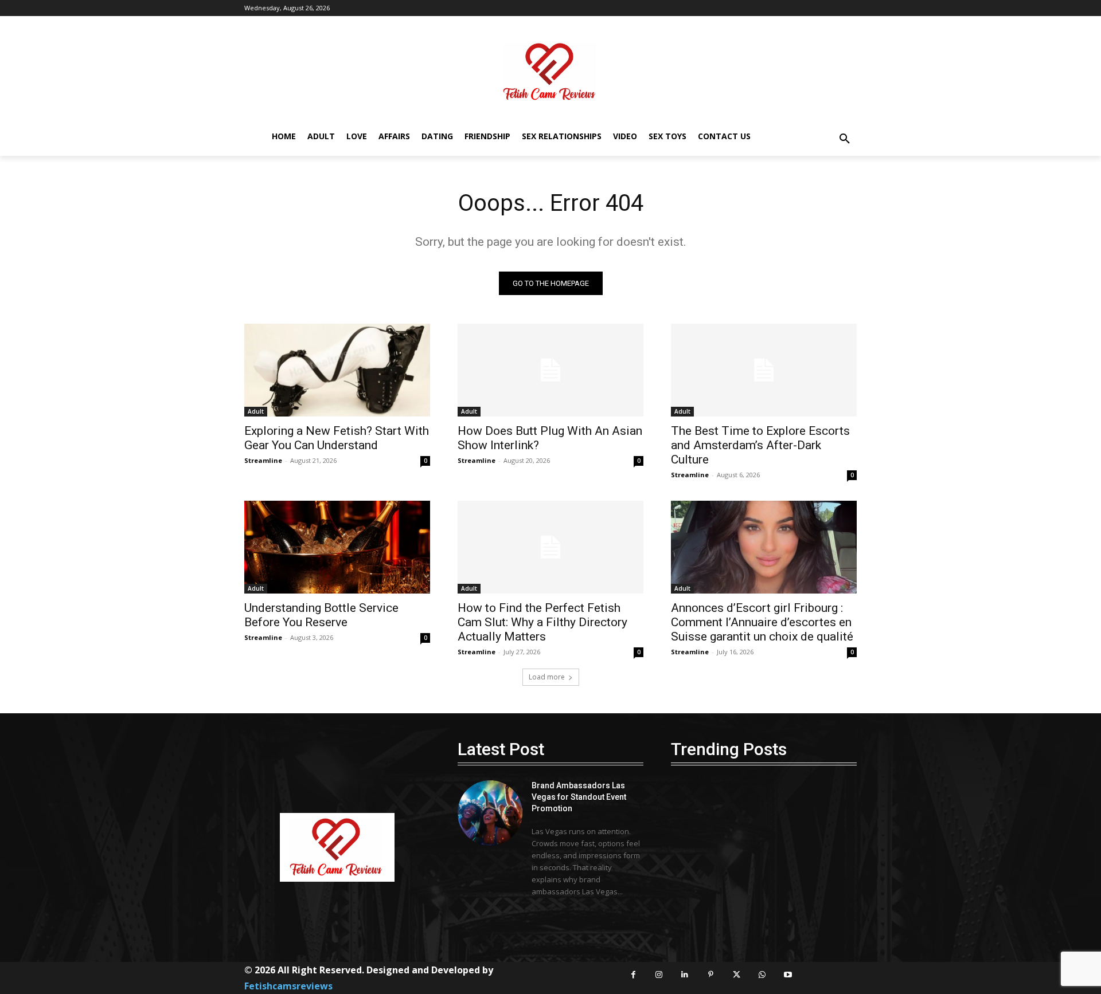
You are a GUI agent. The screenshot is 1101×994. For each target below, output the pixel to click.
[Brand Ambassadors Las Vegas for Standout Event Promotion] (490, 812)
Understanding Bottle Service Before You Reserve (321, 615)
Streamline (263, 460)
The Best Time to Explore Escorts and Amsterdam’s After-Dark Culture (760, 445)
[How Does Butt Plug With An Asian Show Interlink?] (550, 370)
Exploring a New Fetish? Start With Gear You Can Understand (336, 438)
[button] (844, 139)
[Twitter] (737, 975)
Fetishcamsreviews (288, 986)
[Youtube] (788, 975)
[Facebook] (633, 975)
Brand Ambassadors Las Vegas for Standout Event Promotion (579, 796)
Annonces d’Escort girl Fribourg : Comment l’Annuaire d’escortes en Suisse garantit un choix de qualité (762, 622)
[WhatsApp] (762, 975)
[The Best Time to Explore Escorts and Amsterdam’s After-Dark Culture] (764, 370)
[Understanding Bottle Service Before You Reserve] (337, 547)
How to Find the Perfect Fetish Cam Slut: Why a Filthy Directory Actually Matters (542, 622)
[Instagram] (659, 975)
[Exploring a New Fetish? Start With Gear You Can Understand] (337, 370)
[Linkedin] (685, 975)
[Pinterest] (711, 975)
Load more (547, 677)
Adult (256, 411)
